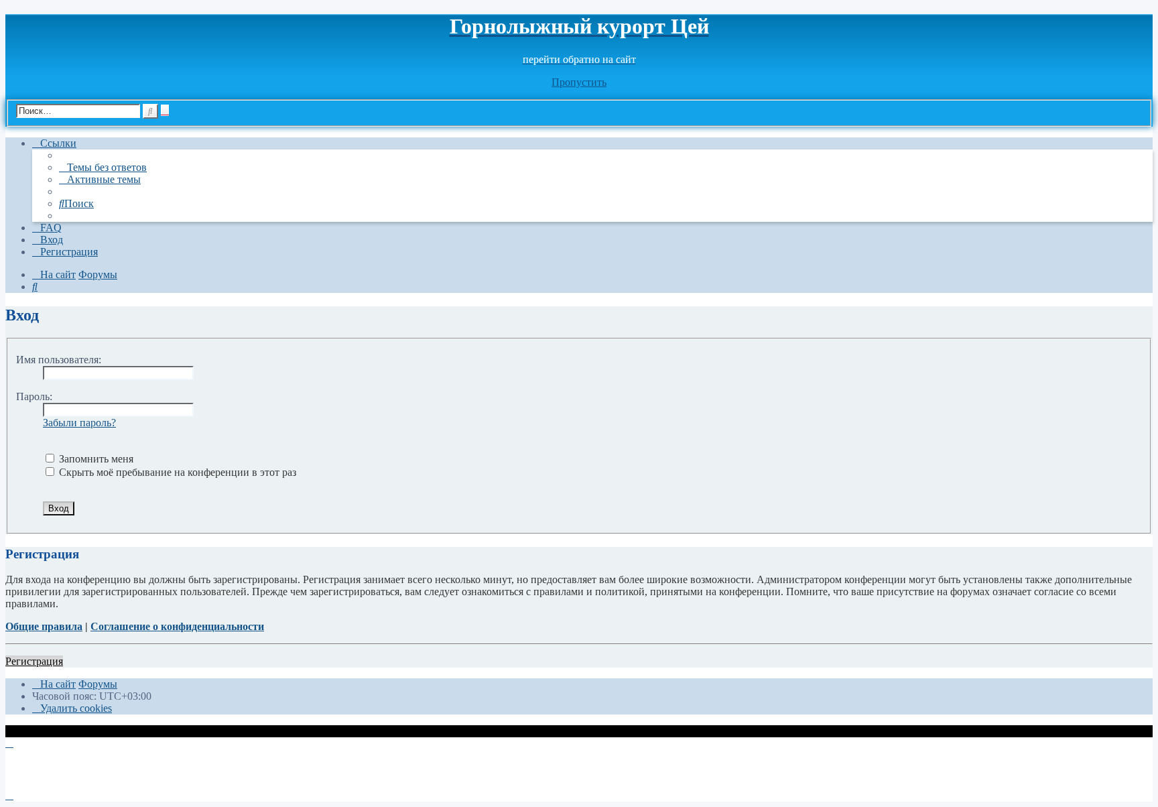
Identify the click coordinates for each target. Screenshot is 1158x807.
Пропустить (579, 82)
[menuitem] (103, 167)
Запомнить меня (94, 458)
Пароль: (34, 396)
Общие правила (43, 626)
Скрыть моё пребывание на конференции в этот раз (176, 472)
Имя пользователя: (58, 359)
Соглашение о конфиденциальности (177, 626)
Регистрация (34, 661)
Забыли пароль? (79, 422)
